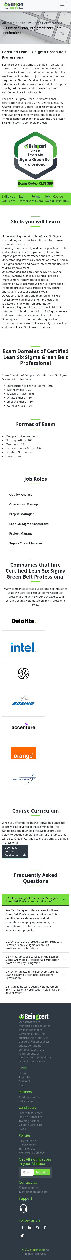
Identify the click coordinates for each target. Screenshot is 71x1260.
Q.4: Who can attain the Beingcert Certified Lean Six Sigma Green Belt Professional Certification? (32, 975)
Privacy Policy (27, 1144)
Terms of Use (27, 1148)
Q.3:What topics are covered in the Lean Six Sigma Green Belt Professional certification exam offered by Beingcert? (32, 960)
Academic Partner (30, 1097)
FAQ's (22, 1129)
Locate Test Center (30, 1113)
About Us (24, 1077)
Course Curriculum (61, 198)
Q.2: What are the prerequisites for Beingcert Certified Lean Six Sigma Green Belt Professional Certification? (33, 945)
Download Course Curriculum (12, 851)
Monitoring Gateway (32, 1152)
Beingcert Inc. (30, 1188)
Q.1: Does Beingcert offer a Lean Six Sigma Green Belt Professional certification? (31, 899)
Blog (21, 1085)
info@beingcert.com (35, 1191)
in (30, 1227)
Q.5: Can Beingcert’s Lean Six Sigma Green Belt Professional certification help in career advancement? (32, 990)
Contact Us (26, 1081)
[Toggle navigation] (62, 5)
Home (10, 23)
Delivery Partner (29, 1101)
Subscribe (42, 1172)
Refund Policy (27, 1140)
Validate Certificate (30, 1125)
